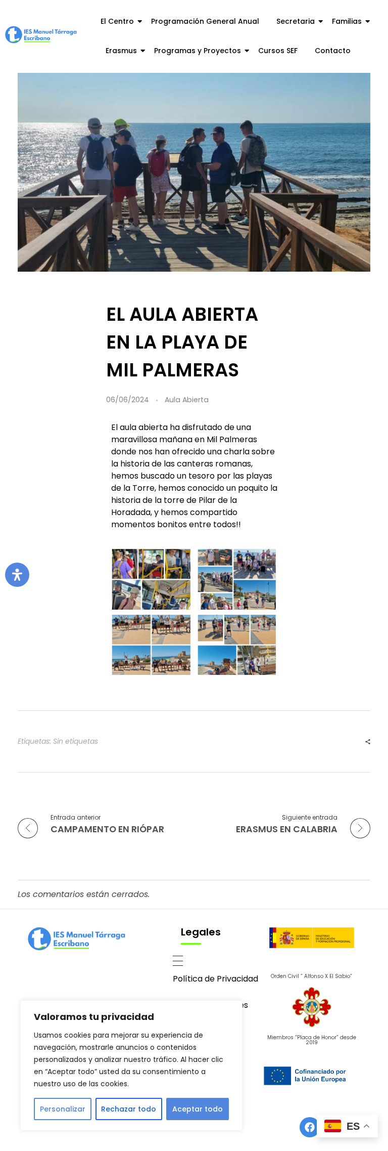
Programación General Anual (205, 21)
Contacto (333, 51)
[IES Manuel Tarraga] (41, 35)
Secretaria (295, 21)
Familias (347, 21)
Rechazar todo (128, 1109)
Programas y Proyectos (197, 51)
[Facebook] (310, 1127)
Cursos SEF (278, 51)
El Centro (117, 21)
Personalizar (62, 1109)
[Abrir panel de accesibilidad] (17, 575)
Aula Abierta (187, 400)
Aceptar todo (197, 1109)
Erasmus (121, 51)
